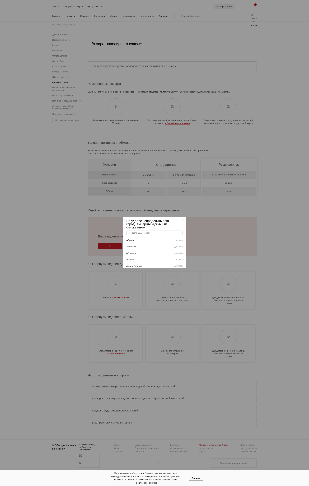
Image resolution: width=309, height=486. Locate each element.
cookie (141, 473)
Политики (152, 483)
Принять (196, 478)
